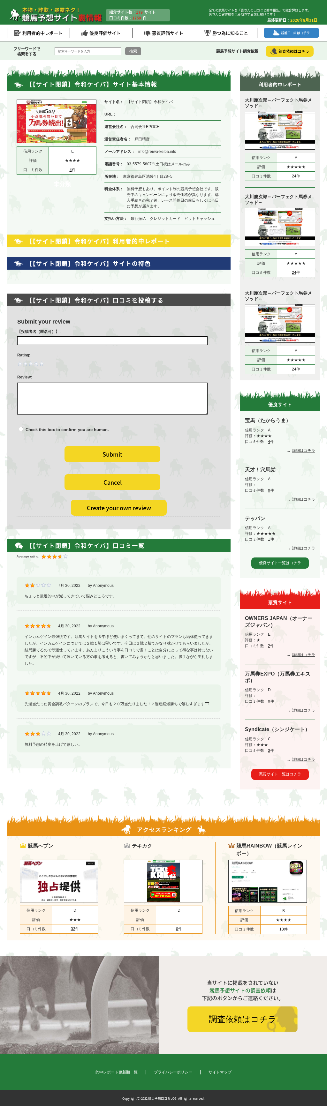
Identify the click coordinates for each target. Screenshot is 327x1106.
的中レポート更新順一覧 (116, 1072)
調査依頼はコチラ (243, 1019)
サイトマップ (220, 1072)
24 (294, 176)
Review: (24, 377)
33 (73, 929)
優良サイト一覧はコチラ (280, 563)
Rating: (23, 355)
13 (281, 929)
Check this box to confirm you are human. (66, 429)
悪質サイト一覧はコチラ (280, 774)
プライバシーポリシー (173, 1072)
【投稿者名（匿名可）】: (39, 331)
